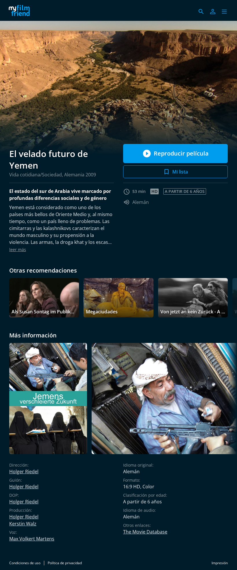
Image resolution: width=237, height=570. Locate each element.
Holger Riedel (23, 471)
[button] (224, 11)
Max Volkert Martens (31, 539)
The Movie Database (145, 532)
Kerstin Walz (22, 523)
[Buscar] (201, 11)
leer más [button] (17, 249)
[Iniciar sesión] (213, 11)
